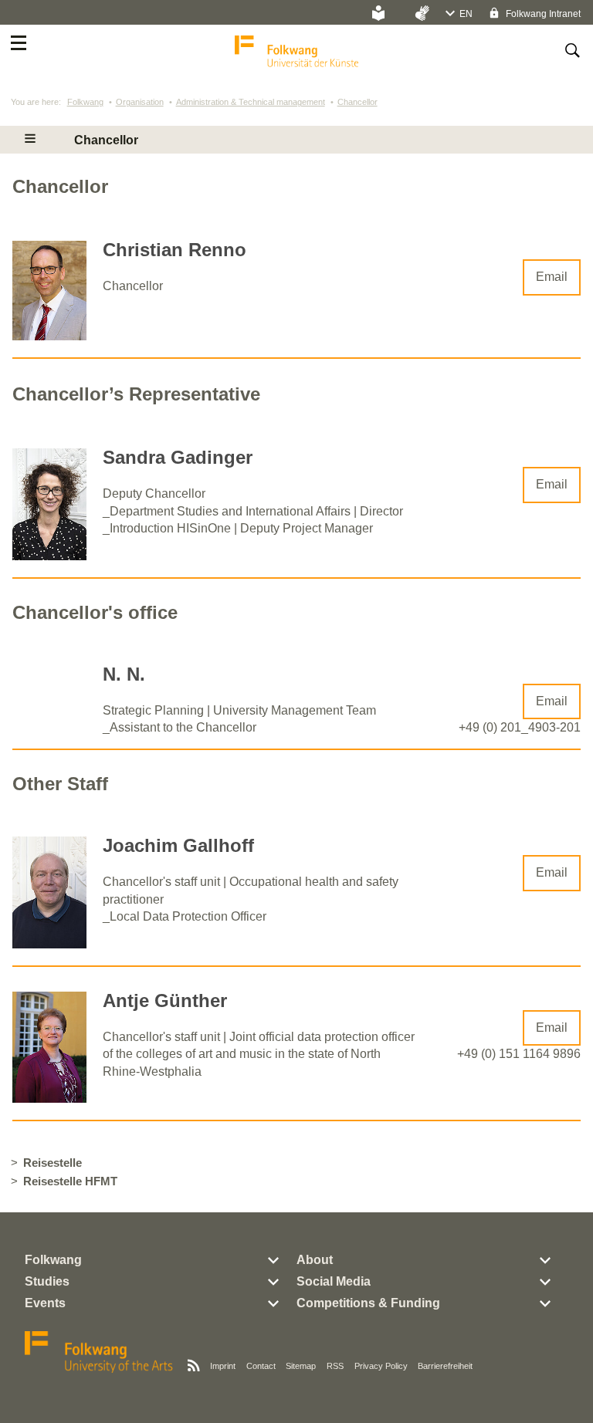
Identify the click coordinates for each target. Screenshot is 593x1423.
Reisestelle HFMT (70, 1181)
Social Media (333, 1281)
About (314, 1259)
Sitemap (301, 1366)
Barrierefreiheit (445, 1366)
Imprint (223, 1366)
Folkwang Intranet (542, 13)
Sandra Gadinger (177, 457)
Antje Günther (165, 1000)
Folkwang (85, 101)
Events (45, 1303)
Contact (261, 1366)
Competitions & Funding (368, 1303)
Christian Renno (174, 249)
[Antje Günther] (49, 1098)
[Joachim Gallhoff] (49, 944)
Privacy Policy (381, 1366)
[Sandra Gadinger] (49, 556)
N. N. (124, 674)
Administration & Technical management (250, 101)
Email (552, 276)
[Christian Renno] (49, 336)
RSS (335, 1366)
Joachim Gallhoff (178, 845)
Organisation (140, 101)
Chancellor (357, 101)
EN (466, 13)
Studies (47, 1281)
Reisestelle (52, 1163)
